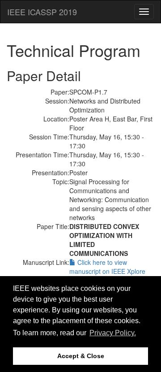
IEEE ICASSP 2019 (42, 11)
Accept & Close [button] (80, 355)
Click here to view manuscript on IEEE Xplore (107, 267)
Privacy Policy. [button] (112, 333)
